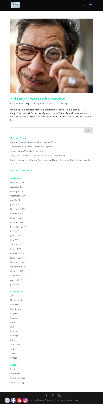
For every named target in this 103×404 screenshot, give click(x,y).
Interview (44, 103)
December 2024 (17, 195)
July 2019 (14, 231)
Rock (12, 340)
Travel (57, 103)
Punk (51, 103)
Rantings (14, 335)
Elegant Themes (45, 400)
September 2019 (18, 226)
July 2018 (14, 284)
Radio (13, 326)
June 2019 (15, 235)
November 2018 (17, 266)
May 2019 (15, 240)
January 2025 (16, 191)
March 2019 (15, 249)
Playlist (13, 313)
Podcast (14, 318)
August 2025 (16, 186)
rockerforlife (18, 103)
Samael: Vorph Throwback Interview (27, 151)
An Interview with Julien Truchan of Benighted (31, 146)
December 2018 (17, 262)
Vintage (64, 103)
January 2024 (16, 204)
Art (11, 295)
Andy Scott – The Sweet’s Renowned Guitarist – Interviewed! (37, 155)
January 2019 (16, 257)
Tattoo (13, 349)
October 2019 (16, 222)
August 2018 (16, 280)
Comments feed (17, 377)
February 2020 (17, 213)
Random (14, 331)
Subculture (15, 344)
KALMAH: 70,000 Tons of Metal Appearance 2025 (33, 142)
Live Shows (15, 309)
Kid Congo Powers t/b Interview (37, 98)
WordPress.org (17, 382)
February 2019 (17, 253)
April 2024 (15, 200)
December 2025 (17, 182)
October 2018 (16, 271)
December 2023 (17, 209)
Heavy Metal (16, 300)
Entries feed (15, 373)
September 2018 (18, 275)
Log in (13, 369)
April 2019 (15, 244)
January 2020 (16, 218)
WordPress (72, 400)
